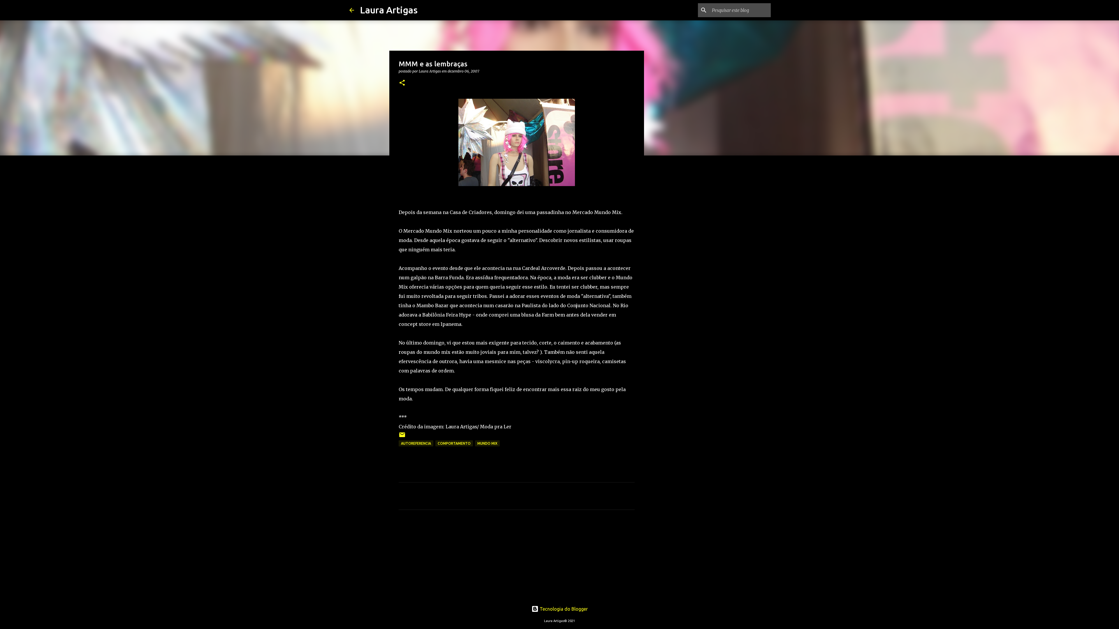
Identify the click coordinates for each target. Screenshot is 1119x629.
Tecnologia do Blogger (563, 609)
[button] (402, 83)
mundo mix (487, 443)
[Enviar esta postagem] (402, 437)
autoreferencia (416, 443)
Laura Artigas (389, 10)
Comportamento (454, 443)
